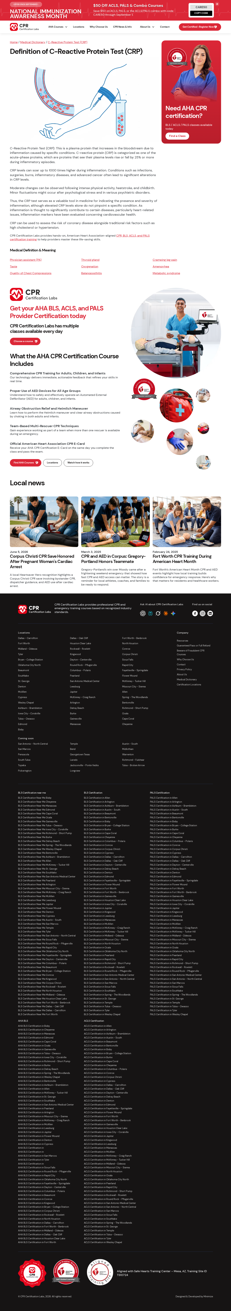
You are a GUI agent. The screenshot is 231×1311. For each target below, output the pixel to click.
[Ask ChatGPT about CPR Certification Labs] (143, 613)
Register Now (198, 26)
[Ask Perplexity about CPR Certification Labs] (150, 613)
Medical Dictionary (32, 42)
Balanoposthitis (91, 273)
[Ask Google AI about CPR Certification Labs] (173, 613)
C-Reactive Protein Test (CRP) (67, 42)
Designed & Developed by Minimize (194, 1296)
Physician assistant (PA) (26, 260)
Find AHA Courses (24, 462)
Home (14, 42)
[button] (56, 27)
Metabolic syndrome (166, 273)
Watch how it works (78, 462)
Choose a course (23, 341)
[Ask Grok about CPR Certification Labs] (158, 613)
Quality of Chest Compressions (30, 273)
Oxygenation (89, 266)
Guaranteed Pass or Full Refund (193, 645)
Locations (78, 26)
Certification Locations (189, 684)
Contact (164, 26)
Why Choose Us (99, 26)
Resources (182, 640)
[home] (24, 27)
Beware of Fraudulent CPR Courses (190, 652)
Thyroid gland (90, 260)
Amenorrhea (161, 266)
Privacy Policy (184, 669)
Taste (13, 266)
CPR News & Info (122, 26)
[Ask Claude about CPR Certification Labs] (165, 613)
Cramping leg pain (165, 260)
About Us (182, 674)
